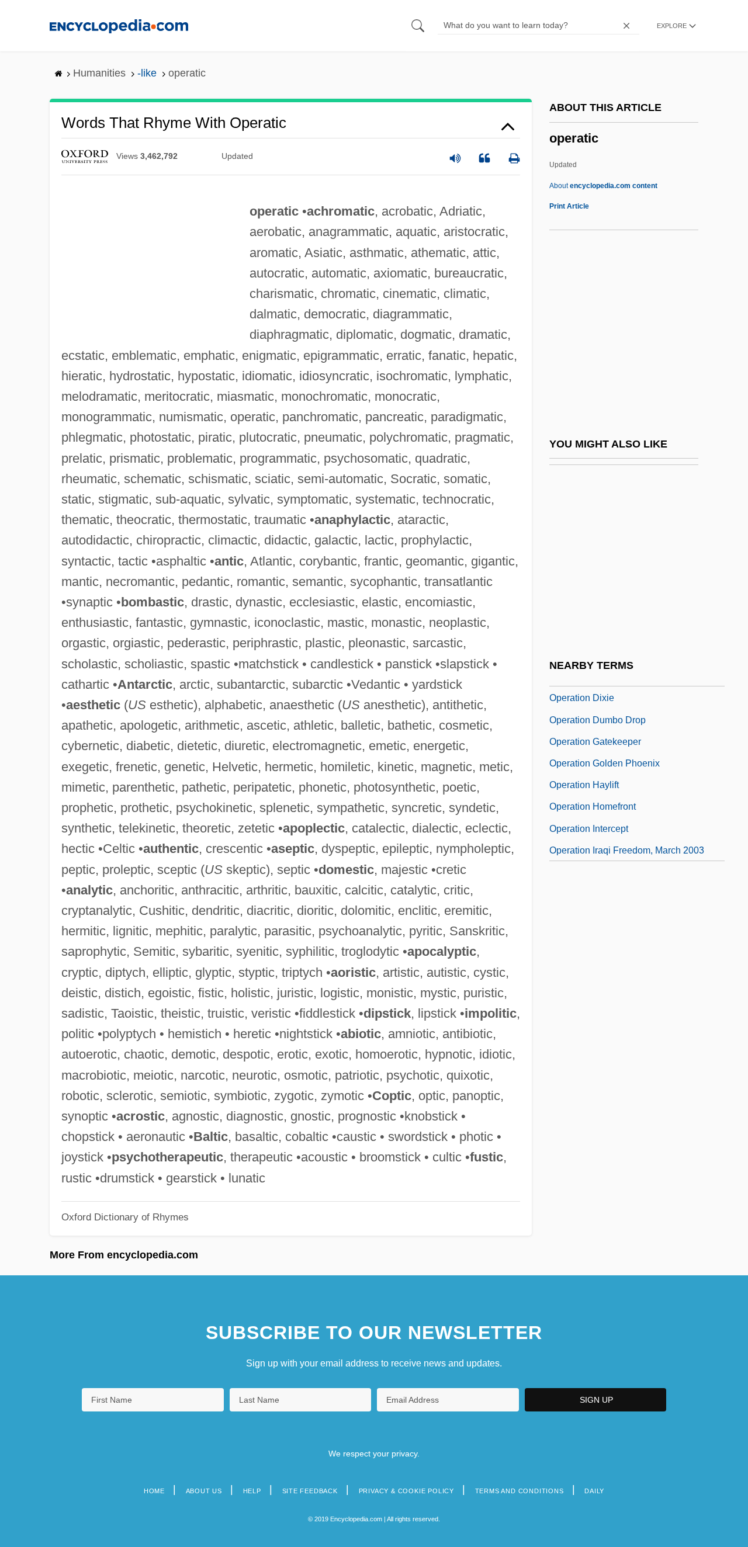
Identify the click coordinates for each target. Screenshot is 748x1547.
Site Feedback (310, 1490)
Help (252, 1490)
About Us (204, 1490)
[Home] (119, 25)
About (603, 186)
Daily (594, 1490)
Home (154, 1490)
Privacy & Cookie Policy (406, 1490)
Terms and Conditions (519, 1490)
